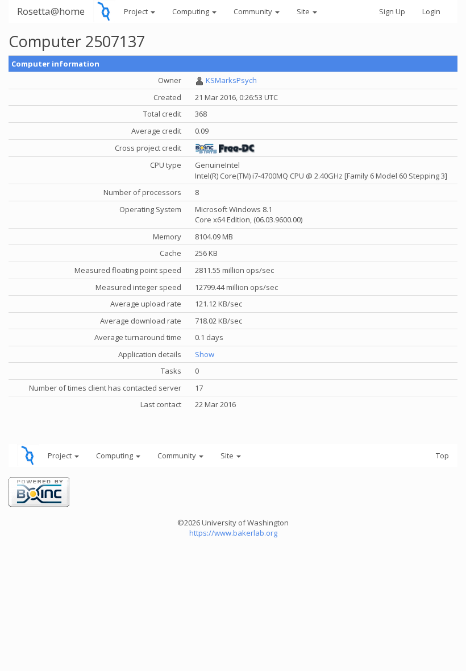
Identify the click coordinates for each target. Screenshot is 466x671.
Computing (191, 11)
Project (136, 11)
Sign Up (392, 11)
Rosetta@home (51, 11)
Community (254, 11)
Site (304, 11)
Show (204, 354)
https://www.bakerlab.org (233, 533)
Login (431, 11)
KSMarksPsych (231, 80)
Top (442, 455)
